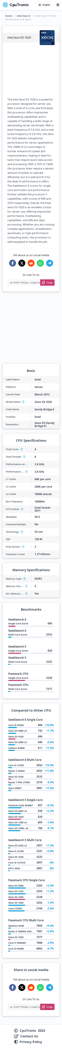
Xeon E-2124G (16, 851)
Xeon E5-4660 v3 (17, 730)
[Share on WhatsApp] (40, 263)
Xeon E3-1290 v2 (17, 822)
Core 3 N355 (15, 908)
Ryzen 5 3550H (16, 770)
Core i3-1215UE (16, 862)
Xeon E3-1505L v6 (18, 828)
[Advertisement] (31, 70)
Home (8, 15)
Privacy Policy (31, 1042)
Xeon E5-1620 (15, 736)
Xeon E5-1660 (15, 902)
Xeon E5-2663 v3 (17, 811)
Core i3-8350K (16, 948)
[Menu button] (58, 5)
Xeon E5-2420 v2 (17, 845)
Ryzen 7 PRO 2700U (19, 782)
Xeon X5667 (14, 788)
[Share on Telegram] (49, 263)
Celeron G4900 (16, 748)
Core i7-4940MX (17, 942)
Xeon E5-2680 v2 (17, 742)
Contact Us (29, 1036)
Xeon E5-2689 (15, 885)
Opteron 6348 (16, 925)
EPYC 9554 (14, 868)
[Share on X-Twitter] (21, 263)
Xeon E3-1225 (15, 891)
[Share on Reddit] (31, 263)
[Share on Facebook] (12, 263)
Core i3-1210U (16, 765)
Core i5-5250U (16, 725)
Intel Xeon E (24, 15)
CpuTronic (19, 4)
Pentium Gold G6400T (20, 805)
